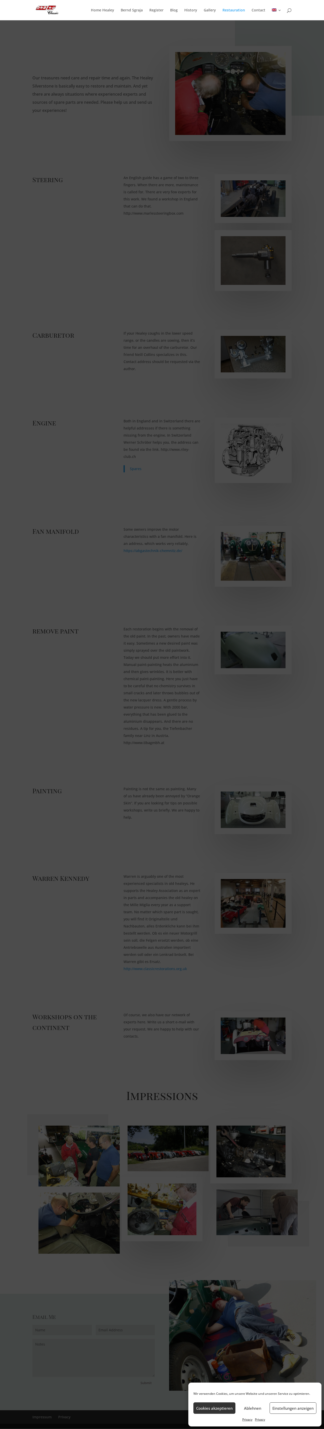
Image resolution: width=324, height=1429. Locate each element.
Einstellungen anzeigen (293, 1408)
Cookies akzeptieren (214, 1408)
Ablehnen (252, 1408)
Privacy (247, 1419)
